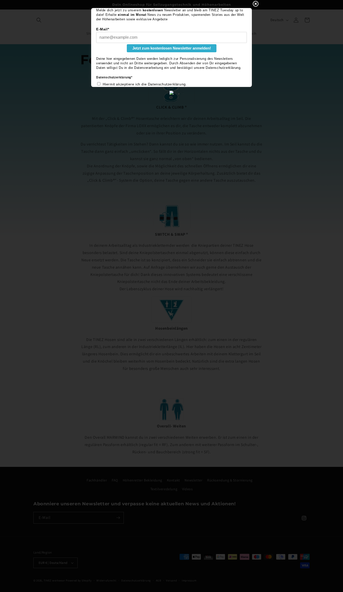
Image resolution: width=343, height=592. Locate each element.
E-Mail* (102, 29)
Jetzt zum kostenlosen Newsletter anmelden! (171, 48)
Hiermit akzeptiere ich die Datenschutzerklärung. (145, 84)
